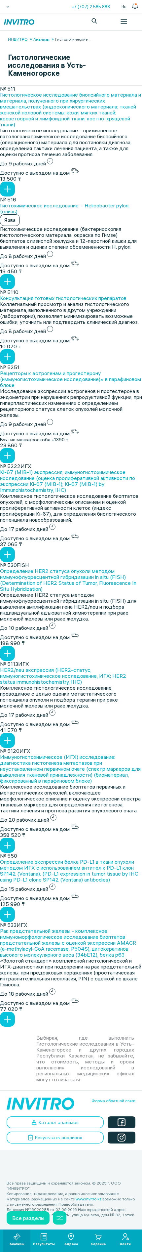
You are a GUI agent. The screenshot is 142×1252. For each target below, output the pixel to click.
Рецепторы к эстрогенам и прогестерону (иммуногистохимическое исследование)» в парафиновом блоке (70, 379)
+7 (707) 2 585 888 (91, 6)
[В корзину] (7, 189)
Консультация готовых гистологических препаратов (63, 298)
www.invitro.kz (88, 1198)
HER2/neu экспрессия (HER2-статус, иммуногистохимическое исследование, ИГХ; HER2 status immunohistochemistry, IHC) (63, 676)
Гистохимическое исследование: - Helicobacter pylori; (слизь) (64, 208)
